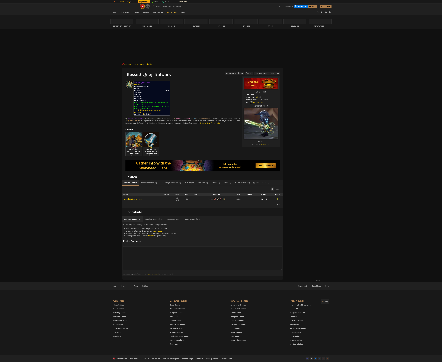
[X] (311, 358)
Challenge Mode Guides (179, 336)
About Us (145, 359)
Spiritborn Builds (296, 344)
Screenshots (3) (261, 105)
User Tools (134, 359)
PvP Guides (235, 328)
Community (158, 12)
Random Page (187, 359)
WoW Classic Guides (239, 301)
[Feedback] (325, 12)
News (115, 12)
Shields (149, 64)
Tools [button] (136, 12)
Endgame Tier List (297, 313)
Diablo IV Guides (296, 301)
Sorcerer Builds (295, 340)
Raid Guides (118, 324)
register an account (153, 274)
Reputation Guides (177, 324)
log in (143, 274)
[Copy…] (272, 189)
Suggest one (265, 144)
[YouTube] (323, 358)
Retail (133, 2)
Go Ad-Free (172, 12)
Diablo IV (185, 2)
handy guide (157, 231)
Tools (136, 286)
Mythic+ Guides (119, 317)
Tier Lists (117, 332)
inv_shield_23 (258, 102)
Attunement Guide (238, 305)
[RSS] (327, 358)
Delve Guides (118, 309)
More (327, 286)
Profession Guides (120, 320)
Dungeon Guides (176, 313)
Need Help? (122, 359)
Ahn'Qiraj (264, 199)
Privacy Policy (212, 359)
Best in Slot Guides (238, 309)
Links (250, 73)
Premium (200, 359)
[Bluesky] (315, 358)
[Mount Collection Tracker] (202, 165)
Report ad (317, 280)
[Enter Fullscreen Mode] (317, 12)
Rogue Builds (294, 336)
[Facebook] (319, 358)
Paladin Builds (295, 332)
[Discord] (307, 358)
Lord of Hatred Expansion (300, 305)
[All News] (114, 1)
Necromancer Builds (297, 328)
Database (125, 12)
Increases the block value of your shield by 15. (154, 106)
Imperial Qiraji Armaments (132, 199)
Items (136, 64)
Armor (142, 64)
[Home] (124, 6)
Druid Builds (294, 324)
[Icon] (129, 84)
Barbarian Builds (296, 320)
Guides (146, 12)
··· (173, 2)
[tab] (130, 183)
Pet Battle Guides (177, 328)
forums (151, 236)
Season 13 (293, 309)
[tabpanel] (202, 197)
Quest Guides (175, 320)
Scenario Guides (176, 332)
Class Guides (118, 305)
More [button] (183, 12)
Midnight (117, 336)
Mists (166, 2)
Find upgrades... (261, 73)
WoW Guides (118, 301)
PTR (147, 6)
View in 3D (274, 73)
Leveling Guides (119, 313)
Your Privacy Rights (171, 359)
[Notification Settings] (321, 12)
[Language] (330, 12)
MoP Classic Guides (178, 301)
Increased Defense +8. (146, 108)
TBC (156, 2)
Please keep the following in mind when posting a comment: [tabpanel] (150, 249)
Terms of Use (226, 359)
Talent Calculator (120, 328)
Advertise (156, 359)
